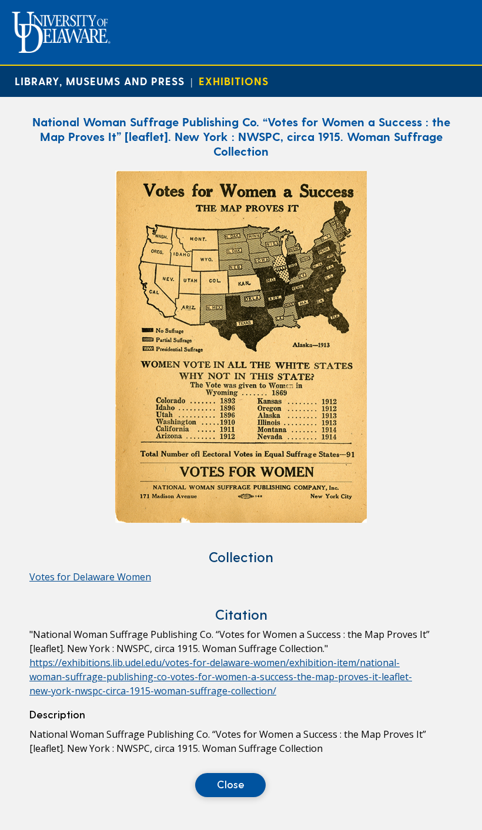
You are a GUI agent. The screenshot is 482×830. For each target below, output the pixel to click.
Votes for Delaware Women (90, 576)
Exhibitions (234, 81)
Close (231, 784)
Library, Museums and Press (100, 81)
